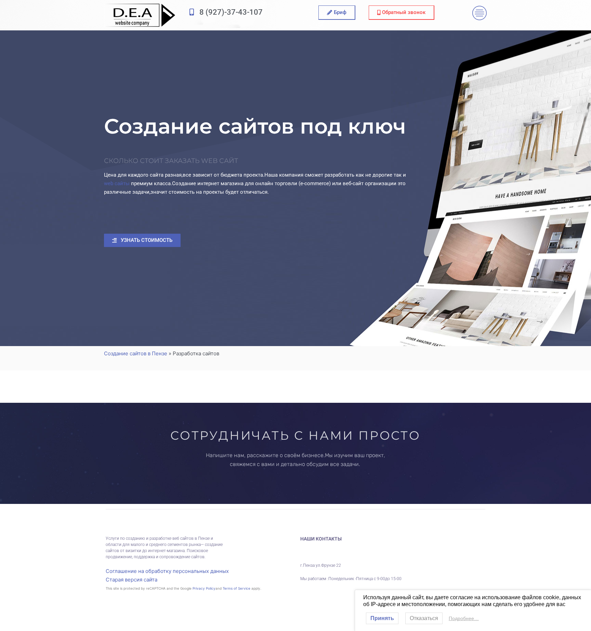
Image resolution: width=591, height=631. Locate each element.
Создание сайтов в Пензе (135, 353)
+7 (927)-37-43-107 (346, 549)
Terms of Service (236, 588)
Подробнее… (464, 618)
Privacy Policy (204, 588)
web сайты (117, 183)
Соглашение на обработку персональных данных (167, 571)
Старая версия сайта (131, 579)
